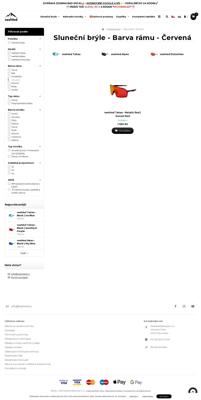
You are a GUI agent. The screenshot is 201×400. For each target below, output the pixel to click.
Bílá (13, 73)
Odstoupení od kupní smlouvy (22, 351)
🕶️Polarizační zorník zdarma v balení (25, 185)
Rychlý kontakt (19, 277)
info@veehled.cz (20, 274)
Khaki (14, 86)
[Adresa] (146, 326)
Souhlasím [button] (164, 396)
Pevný (14, 100)
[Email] (7, 306)
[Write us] (146, 347)
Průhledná (16, 76)
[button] (192, 391)
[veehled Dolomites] (155, 54)
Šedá (13, 130)
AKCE (11, 179)
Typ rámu (13, 96)
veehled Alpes (18, 56)
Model (11, 49)
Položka (13, 38)
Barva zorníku (16, 109)
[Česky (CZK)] (173, 16)
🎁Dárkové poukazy (101, 16)
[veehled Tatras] (57, 54)
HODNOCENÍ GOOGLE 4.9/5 (103, 3)
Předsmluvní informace (18, 338)
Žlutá (13, 120)
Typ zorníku (15, 146)
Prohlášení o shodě (15, 368)
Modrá (14, 90)
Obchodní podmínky (16, 334)
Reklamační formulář (16, 360)
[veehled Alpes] (106, 54)
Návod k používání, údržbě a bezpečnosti (28, 364)
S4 (12, 173)
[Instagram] (184, 306)
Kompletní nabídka (143, 16)
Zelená (14, 140)
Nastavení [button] (134, 396)
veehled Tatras (18, 53)
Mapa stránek (92, 391)
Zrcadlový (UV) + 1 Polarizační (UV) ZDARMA (25, 152)
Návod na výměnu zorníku (19, 326)
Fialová (14, 123)
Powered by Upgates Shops (136, 391)
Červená (15, 80)
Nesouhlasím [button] (148, 396)
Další (23, 253)
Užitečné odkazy (14, 321)
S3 (12, 170)
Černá (14, 70)
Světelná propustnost (21, 162)
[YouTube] (192, 306)
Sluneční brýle (48, 17)
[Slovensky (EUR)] (179, 16)
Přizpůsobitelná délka (21, 103)
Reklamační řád (13, 355)
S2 (12, 167)
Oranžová (16, 137)
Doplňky (121, 16)
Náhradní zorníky (73, 16)
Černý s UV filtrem (19, 156)
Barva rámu (15, 66)
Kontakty (10, 330)
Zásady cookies (13, 347)
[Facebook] (175, 306)
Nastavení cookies (113, 391)
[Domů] (11, 16)
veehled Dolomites (20, 59)
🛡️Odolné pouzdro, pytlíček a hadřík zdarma (25, 191)
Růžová (15, 83)
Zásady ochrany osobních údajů (22, 343)
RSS (102, 391)
